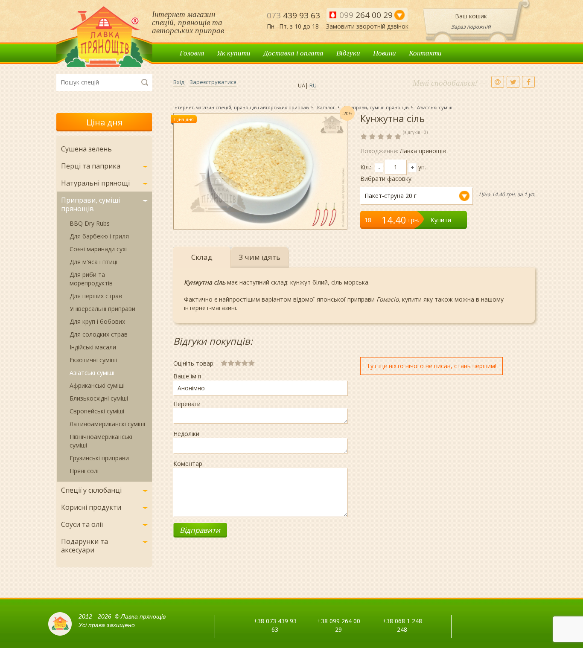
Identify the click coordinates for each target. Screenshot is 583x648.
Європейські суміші (97, 411)
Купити (441, 220)
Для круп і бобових (97, 321)
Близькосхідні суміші (99, 398)
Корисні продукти (91, 507)
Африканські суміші (97, 385)
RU (313, 85)
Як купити (234, 53)
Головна (192, 53)
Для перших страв (96, 296)
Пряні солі (84, 471)
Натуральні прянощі (95, 183)
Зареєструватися (212, 82)
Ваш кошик (471, 16)
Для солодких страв (99, 334)
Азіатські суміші (92, 373)
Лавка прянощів (104, 37)
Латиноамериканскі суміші (107, 424)
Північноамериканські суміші (101, 441)
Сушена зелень (86, 149)
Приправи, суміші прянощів (90, 204)
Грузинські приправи (99, 458)
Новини (384, 53)
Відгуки (348, 53)
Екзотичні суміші (93, 360)
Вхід (178, 82)
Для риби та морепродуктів (91, 278)
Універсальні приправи (102, 309)
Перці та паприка (90, 166)
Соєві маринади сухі (98, 249)
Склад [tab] (202, 257)
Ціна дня (104, 122)
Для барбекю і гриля (99, 236)
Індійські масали (93, 347)
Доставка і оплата (293, 53)
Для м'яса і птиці (93, 262)
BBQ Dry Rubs (90, 223)
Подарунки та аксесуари (84, 546)
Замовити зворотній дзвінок (367, 26)
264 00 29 (366, 14)
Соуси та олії (82, 524)
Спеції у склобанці (91, 490)
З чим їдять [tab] (259, 257)
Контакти (425, 53)
